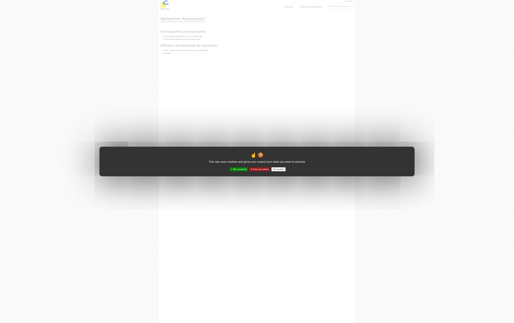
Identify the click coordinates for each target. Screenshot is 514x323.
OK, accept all (239, 169)
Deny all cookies (260, 169)
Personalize (278, 169)
